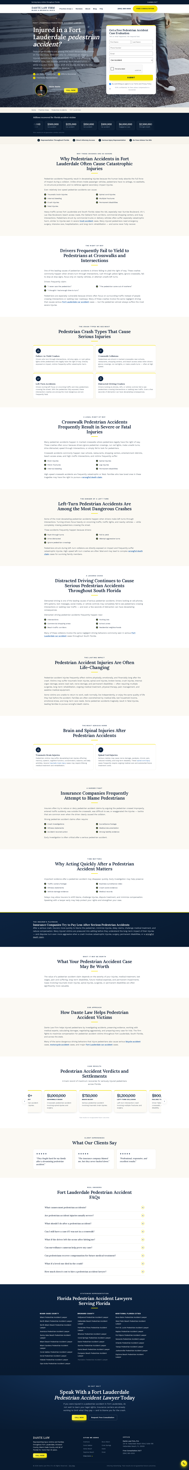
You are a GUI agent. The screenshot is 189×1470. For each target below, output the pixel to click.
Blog (95, 9)
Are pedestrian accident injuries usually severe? (94, 1215)
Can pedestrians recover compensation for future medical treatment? (94, 1255)
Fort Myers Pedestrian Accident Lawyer (131, 1335)
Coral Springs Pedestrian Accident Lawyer (94, 1338)
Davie (104, 1449)
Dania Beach (87, 1449)
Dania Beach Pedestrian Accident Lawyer (94, 1349)
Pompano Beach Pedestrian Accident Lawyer (92, 1354)
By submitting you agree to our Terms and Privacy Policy (131, 84)
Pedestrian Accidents (59, 110)
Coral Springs (106, 1445)
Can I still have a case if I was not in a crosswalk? (94, 1231)
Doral (103, 1452)
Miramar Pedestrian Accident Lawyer (92, 1334)
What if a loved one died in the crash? (94, 1263)
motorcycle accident (59, 1045)
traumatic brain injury (58, 763)
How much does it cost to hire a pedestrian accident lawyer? (94, 1271)
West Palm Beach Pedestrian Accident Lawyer (130, 1322)
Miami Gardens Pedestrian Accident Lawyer (54, 1347)
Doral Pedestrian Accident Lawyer (53, 1356)
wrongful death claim (92, 477)
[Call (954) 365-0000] (184, 1463)
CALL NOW (79, 1417)
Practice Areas (65, 9)
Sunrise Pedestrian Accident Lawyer (92, 1346)
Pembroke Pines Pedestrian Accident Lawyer (92, 1329)
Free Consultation (145, 8)
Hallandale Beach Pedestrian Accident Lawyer (92, 1322)
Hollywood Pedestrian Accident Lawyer (93, 1317)
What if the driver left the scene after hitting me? (94, 1239)
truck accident (86, 221)
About (87, 9)
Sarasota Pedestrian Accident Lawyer (130, 1339)
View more (87, 1456)
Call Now (71, 90)
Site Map (72, 1466)
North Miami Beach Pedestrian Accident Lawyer (55, 1326)
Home (34, 110)
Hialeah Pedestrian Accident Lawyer (54, 1360)
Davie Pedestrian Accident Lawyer (91, 1342)
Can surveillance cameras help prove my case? (94, 1247)
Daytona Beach (88, 1452)
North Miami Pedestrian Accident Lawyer (56, 1321)
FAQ (101, 9)
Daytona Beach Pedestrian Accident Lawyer (130, 1356)
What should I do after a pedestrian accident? (94, 1223)
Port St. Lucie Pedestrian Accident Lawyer (132, 1328)
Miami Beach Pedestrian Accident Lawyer (56, 1342)
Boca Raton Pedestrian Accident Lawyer (131, 1317)
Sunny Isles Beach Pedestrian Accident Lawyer (55, 1336)
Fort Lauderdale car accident (75, 302)
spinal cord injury (143, 761)
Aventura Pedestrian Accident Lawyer (54, 1331)
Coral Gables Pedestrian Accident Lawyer (56, 1352)
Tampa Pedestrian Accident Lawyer (129, 1347)
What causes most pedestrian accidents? (94, 1207)
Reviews (79, 9)
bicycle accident (133, 1041)
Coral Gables (87, 1445)
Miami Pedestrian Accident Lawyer (53, 1317)
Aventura (86, 1442)
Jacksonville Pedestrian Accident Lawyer (132, 1351)
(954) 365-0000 (124, 9)
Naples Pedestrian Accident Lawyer (129, 1331)
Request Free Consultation (102, 1417)
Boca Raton (106, 1442)
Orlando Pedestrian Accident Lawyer (130, 1343)
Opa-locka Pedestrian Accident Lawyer (55, 1364)
